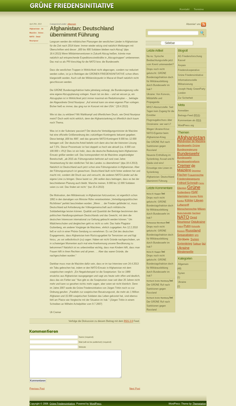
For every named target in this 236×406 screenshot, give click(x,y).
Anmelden (183, 110)
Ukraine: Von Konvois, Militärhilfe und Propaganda (158, 98)
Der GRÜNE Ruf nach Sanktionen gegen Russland (158, 146)
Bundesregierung (187, 149)
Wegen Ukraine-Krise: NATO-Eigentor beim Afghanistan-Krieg (158, 133)
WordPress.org (186, 125)
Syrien (194, 239)
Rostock (181, 231)
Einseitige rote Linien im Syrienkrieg (159, 170)
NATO (32, 37)
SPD (197, 235)
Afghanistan (35, 29)
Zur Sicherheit (185, 97)
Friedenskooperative (188, 70)
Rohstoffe (195, 226)
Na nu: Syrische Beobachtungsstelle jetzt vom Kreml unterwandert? (160, 60)
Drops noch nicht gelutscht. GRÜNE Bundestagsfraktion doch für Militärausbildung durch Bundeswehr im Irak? (160, 79)
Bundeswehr (188, 153)
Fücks (201, 183)
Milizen (201, 209)
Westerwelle (185, 251)
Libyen (198, 200)
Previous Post (37, 388)
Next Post (134, 388)
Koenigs (193, 196)
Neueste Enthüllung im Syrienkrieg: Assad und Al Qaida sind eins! (160, 159)
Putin (187, 226)
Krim (200, 196)
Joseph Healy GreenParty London (191, 90)
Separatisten (185, 234)
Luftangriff (183, 204)
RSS (203, 24)
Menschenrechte (187, 209)
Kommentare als (189, 120)
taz (204, 243)
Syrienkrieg (184, 243)
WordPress (95, 403)
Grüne (40, 33)
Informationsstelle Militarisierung (187, 82)
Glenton (181, 188)
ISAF (194, 192)
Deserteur (196, 171)
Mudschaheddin (184, 213)
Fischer (182, 174)
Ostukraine (198, 221)
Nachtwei (196, 213)
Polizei (180, 226)
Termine (199, 9)
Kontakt (185, 9)
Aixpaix (182, 65)
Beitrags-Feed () (189, 115)
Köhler (189, 200)
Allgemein (71, 24)
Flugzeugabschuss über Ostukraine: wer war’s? (159, 122)
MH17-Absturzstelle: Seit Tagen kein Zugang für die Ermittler (160, 111)
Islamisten (183, 196)
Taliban (197, 243)
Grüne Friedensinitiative (72, 5)
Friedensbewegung (188, 178)
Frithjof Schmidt (187, 182)
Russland (193, 230)
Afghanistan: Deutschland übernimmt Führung (160, 178)
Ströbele (183, 239)
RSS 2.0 (128, 321)
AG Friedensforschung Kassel (190, 58)
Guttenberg (183, 192)
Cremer (183, 165)
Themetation (199, 403)
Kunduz (180, 201)
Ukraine (183, 248)
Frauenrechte (196, 175)
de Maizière (186, 168)
